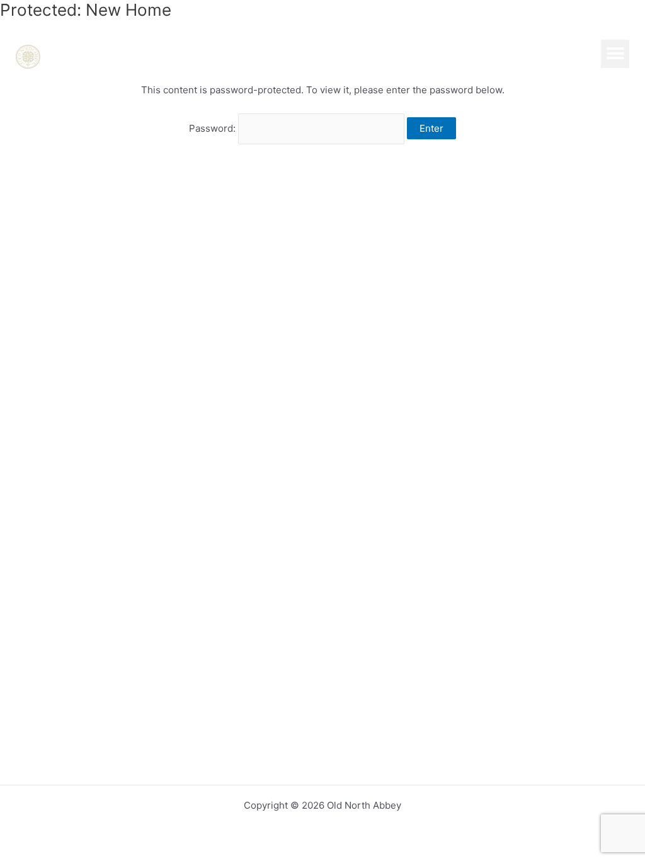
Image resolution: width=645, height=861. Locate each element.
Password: (213, 128)
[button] (615, 54)
